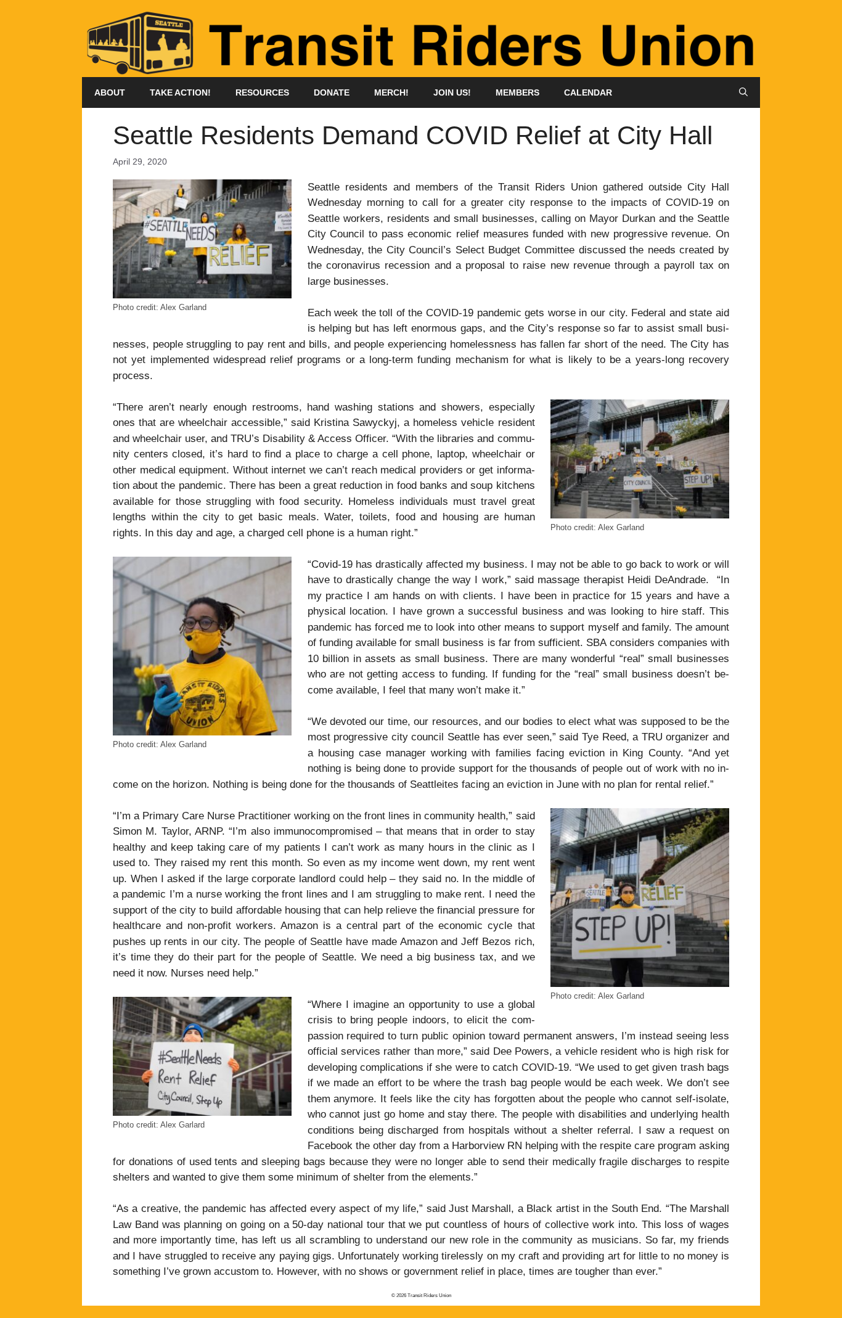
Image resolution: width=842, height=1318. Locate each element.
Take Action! (180, 92)
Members (517, 92)
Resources (262, 92)
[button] (743, 92)
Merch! (391, 92)
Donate (331, 92)
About (109, 92)
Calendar (588, 92)
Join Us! (452, 92)
